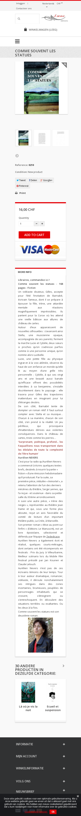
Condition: (21, 172)
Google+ (47, 180)
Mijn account (26, 756)
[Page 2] (60, 138)
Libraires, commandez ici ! (34, 280)
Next (17, 155)
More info (25, 272)
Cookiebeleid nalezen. (36, 812)
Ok (53, 812)
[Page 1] (42, 138)
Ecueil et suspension (53, 708)
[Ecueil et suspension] (52, 692)
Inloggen (20, 3)
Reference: (21, 165)
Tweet (22, 180)
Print (22, 193)
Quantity (24, 217)
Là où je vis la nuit (28, 708)
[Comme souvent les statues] (23, 138)
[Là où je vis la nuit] (28, 692)
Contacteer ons (23, 8)
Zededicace (53, 536)
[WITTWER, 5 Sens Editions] (54, 19)
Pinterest (23, 185)
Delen (33, 180)
